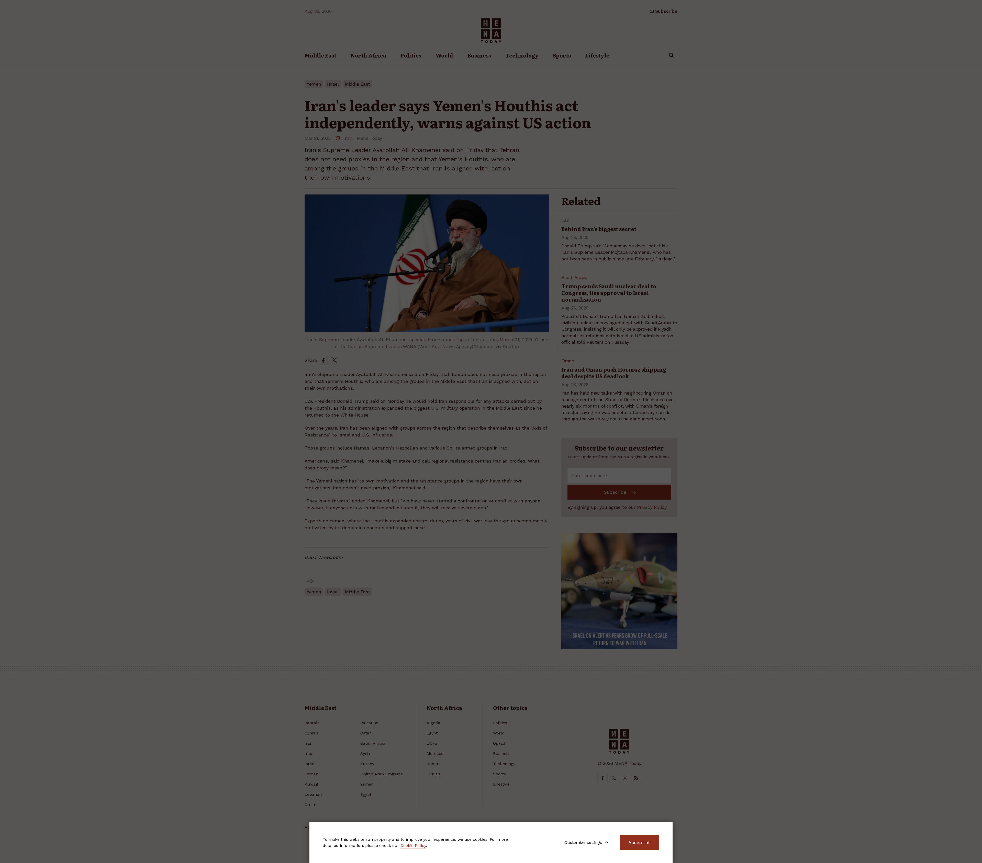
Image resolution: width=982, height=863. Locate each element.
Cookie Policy (413, 845)
